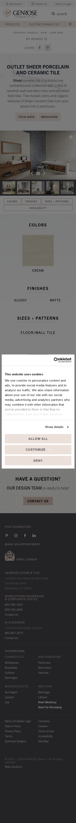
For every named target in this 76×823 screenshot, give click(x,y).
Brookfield (11, 667)
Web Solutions (13, 766)
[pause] (38, 173)
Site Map (43, 741)
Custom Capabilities (44, 24)
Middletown (12, 662)
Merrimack (44, 667)
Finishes (31, 201)
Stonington (11, 677)
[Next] (44, 173)
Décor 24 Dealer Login (18, 721)
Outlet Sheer (56, 32)
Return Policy (13, 726)
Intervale (43, 672)
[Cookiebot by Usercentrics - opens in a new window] (54, 360)
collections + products (25, 32)
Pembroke (44, 662)
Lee (7, 702)
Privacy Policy (13, 731)
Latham (42, 697)
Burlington (11, 692)
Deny (38, 460)
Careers (42, 726)
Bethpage (44, 692)
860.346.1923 (14, 604)
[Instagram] (16, 535)
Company (44, 721)
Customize (36, 449)
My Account (16, 3)
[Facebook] (39, 47)
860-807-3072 (14, 633)
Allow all (38, 438)
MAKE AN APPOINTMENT (23, 544)
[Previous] (32, 173)
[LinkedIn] (34, 535)
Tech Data (26, 117)
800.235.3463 (14, 609)
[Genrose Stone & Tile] (20, 14)
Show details (54, 427)
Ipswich (9, 697)
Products (12, 24)
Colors (12, 201)
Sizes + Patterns (57, 201)
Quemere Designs (15, 741)
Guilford (9, 672)
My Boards (34, 38)
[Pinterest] (7, 535)
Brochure (49, 117)
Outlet (44, 32)
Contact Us (41, 3)
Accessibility (45, 736)
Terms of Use (46, 731)
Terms (8, 736)
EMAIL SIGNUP (26, 559)
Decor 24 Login (63, 3)
